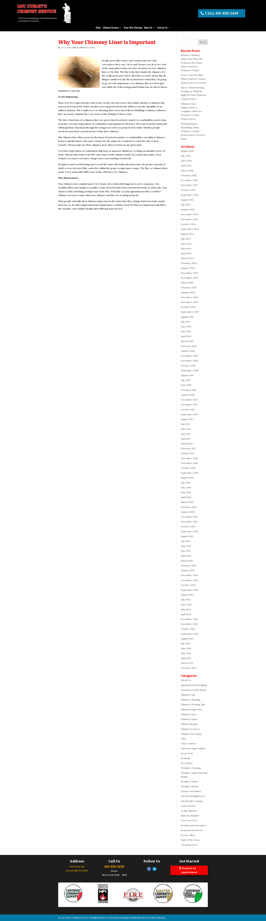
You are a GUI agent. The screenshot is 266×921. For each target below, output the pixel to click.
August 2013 (187, 638)
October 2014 (188, 585)
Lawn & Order (188, 805)
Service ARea (188, 835)
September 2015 (189, 531)
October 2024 (188, 224)
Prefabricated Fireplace (194, 825)
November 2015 (189, 521)
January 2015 (188, 570)
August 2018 (187, 375)
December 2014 (189, 575)
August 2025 (187, 199)
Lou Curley (66, 47)
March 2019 (187, 341)
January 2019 (188, 351)
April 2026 (186, 165)
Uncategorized (189, 844)
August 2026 (187, 151)
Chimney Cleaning (190, 699)
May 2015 (186, 550)
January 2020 (188, 292)
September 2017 (189, 414)
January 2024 (188, 268)
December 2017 (189, 399)
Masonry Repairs (190, 815)
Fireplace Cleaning (191, 768)
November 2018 (189, 360)
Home (98, 28)
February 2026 (189, 175)
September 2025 (190, 195)
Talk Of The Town (190, 840)
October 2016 (188, 468)
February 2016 (188, 507)
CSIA (183, 738)
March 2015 (187, 560)
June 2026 (186, 160)
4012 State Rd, (77, 866)
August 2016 (187, 477)
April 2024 (186, 253)
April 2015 (186, 555)
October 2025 (188, 190)
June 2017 (186, 429)
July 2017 (185, 424)
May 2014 (186, 609)
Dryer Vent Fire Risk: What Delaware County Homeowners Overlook (193, 79)
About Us (148, 28)
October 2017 (188, 409)
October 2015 (188, 526)
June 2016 (186, 487)
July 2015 (185, 541)
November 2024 (189, 219)
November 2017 (189, 404)
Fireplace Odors (189, 781)
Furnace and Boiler (191, 791)
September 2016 (190, 472)
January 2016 (188, 512)
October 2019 (188, 307)
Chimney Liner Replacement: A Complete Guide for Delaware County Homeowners (191, 111)
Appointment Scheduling (194, 685)
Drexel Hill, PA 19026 (77, 870)
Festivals (185, 758)
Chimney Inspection (191, 709)
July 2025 (185, 204)
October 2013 (188, 629)
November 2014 (189, 580)
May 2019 (186, 331)
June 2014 (186, 604)
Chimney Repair (189, 724)
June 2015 (186, 546)
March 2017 (187, 443)
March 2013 (187, 663)
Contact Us (162, 28)
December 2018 (189, 355)
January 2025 (188, 209)
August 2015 (187, 536)
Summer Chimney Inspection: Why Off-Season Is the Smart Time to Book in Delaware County (192, 63)
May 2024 (186, 248)
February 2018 (188, 390)
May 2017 (186, 434)
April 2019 (186, 336)
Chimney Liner (189, 714)
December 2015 (189, 516)
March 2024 (187, 258)
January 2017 (188, 453)
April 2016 (186, 497)
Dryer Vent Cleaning (133, 28)
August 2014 (187, 594)
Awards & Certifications (193, 690)
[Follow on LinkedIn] (154, 869)
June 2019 (186, 326)
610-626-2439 (114, 866)
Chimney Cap (188, 694)
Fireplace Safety (189, 786)
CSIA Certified (188, 743)
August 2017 (187, 419)
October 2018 (188, 365)
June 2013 (186, 648)
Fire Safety (90, 47)
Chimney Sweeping (191, 733)
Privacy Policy (149, 917)
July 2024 (186, 238)
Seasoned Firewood (191, 830)
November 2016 (189, 463)
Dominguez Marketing (130, 917)
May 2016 (186, 492)
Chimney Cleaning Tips (193, 704)
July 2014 (185, 599)
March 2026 (187, 170)
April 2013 (186, 658)
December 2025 (189, 180)
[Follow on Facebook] (149, 869)
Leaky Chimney (189, 810)
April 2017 (186, 438)
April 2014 (186, 614)
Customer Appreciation (193, 748)
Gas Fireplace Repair (192, 801)
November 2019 (189, 302)
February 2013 (188, 668)
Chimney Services (111, 28)
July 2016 (185, 482)
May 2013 (186, 653)
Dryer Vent (187, 753)
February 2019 (188, 346)
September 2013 (189, 633)
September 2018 (189, 370)
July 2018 (185, 380)
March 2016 (187, 502)
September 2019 (190, 311)
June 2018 (186, 385)
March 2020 (187, 282)
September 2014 (190, 590)
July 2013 (185, 643)
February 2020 (189, 287)
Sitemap (161, 917)
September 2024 (190, 229)
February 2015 (188, 565)
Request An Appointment (189, 870)
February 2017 (188, 448)
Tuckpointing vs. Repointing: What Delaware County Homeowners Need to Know (193, 131)
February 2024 (189, 263)
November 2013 (189, 624)
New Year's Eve (189, 820)
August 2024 (187, 233)
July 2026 (186, 155)
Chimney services (190, 729)
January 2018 (188, 394)
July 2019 (185, 321)
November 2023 (189, 277)
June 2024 (186, 243)
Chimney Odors (189, 719)
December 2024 (189, 214)
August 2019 (187, 316)
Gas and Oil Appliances (193, 796)
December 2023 (189, 273)
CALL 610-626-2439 (221, 13)
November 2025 (189, 185)
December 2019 (189, 297)
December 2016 (189, 458)
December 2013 (189, 619)
